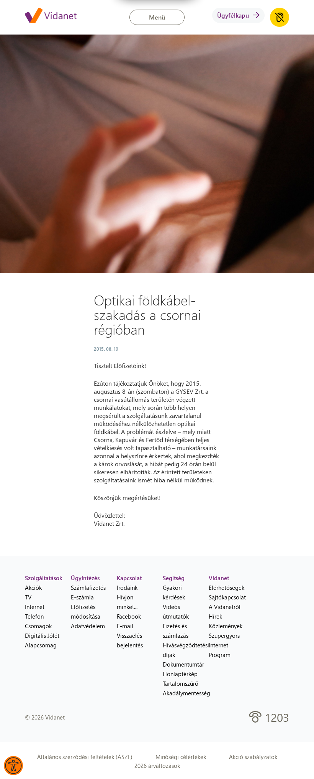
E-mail (125, 626)
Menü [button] (157, 17)
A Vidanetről (224, 607)
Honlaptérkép (180, 674)
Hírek (215, 616)
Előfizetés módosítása (85, 611)
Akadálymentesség (180, 693)
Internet (34, 607)
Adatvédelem (88, 626)
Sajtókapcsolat (226, 597)
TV (28, 597)
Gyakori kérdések (174, 592)
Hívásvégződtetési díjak (180, 650)
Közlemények (225, 626)
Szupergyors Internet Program (224, 645)
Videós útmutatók (176, 611)
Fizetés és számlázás (175, 630)
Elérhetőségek (226, 587)
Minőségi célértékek (180, 757)
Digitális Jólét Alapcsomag (42, 640)
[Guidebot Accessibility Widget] (13, 765)
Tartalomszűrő (180, 683)
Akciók (33, 587)
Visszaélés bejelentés (130, 640)
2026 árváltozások (157, 765)
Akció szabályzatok (253, 757)
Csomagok (38, 626)
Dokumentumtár (180, 664)
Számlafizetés (88, 587)
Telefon (34, 616)
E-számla (82, 597)
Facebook (129, 616)
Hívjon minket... (127, 602)
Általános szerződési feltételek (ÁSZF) (84, 757)
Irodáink (127, 587)
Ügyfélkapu (233, 15)
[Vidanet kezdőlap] (51, 16)
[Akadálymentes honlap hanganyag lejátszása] (279, 17)
